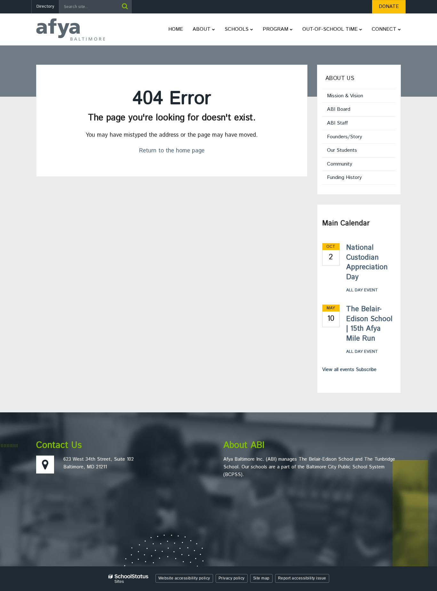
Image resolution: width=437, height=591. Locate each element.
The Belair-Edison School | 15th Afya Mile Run (369, 324)
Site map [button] (261, 578)
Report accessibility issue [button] (302, 578)
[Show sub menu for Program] (291, 29)
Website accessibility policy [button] (184, 578)
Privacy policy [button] (232, 578)
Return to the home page (171, 151)
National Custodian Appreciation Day (367, 262)
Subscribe (366, 369)
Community (339, 164)
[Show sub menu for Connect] (399, 29)
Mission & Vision (345, 96)
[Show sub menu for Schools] (251, 29)
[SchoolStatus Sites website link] (128, 578)
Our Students (342, 150)
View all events (338, 369)
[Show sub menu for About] (213, 29)
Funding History (344, 177)
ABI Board (338, 109)
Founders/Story (344, 137)
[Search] (125, 6)
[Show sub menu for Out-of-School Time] (360, 29)
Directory (45, 7)
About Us (339, 78)
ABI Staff (337, 123)
